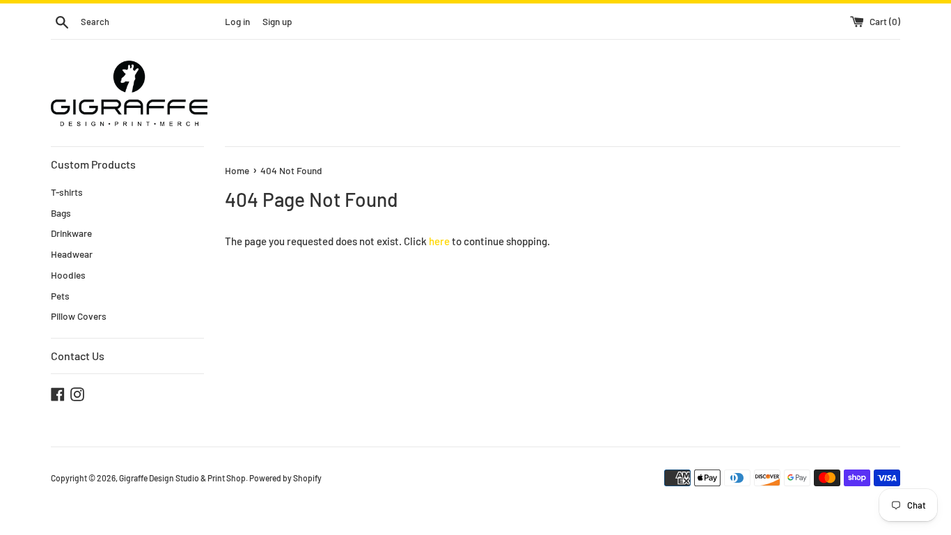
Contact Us (77, 355)
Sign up (277, 21)
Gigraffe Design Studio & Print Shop (182, 478)
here (439, 241)
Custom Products (93, 164)
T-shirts (67, 192)
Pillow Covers (79, 316)
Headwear (72, 254)
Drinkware (71, 233)
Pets (60, 296)
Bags (61, 213)
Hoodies (68, 275)
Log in (237, 21)
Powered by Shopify (285, 478)
